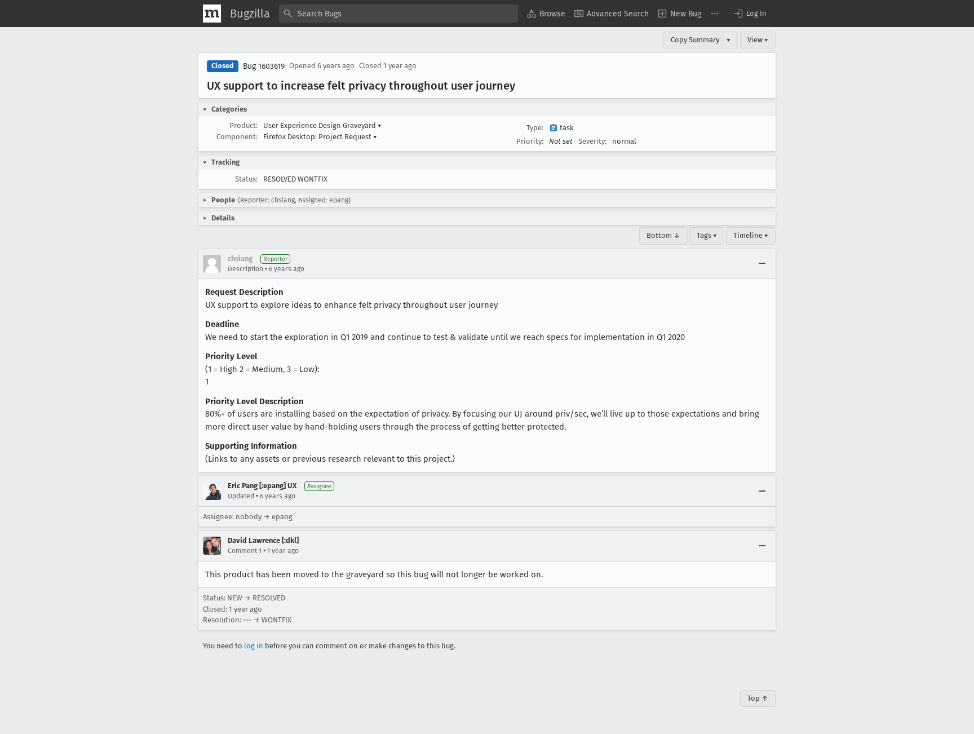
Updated (241, 496)
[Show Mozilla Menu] (212, 14)
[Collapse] (762, 264)
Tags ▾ (707, 235)
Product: (243, 125)
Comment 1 (245, 551)
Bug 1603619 (264, 66)
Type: (534, 127)
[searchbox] (398, 14)
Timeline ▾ (750, 235)
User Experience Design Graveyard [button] (322, 125)
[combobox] (398, 14)
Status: (246, 179)
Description (245, 269)
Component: (237, 136)
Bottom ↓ (663, 235)
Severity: (592, 141)
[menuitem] (546, 14)
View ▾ (757, 40)
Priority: (529, 141)
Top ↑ (757, 698)
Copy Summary (695, 40)
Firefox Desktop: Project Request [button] (320, 136)
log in (253, 646)
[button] (749, 14)
